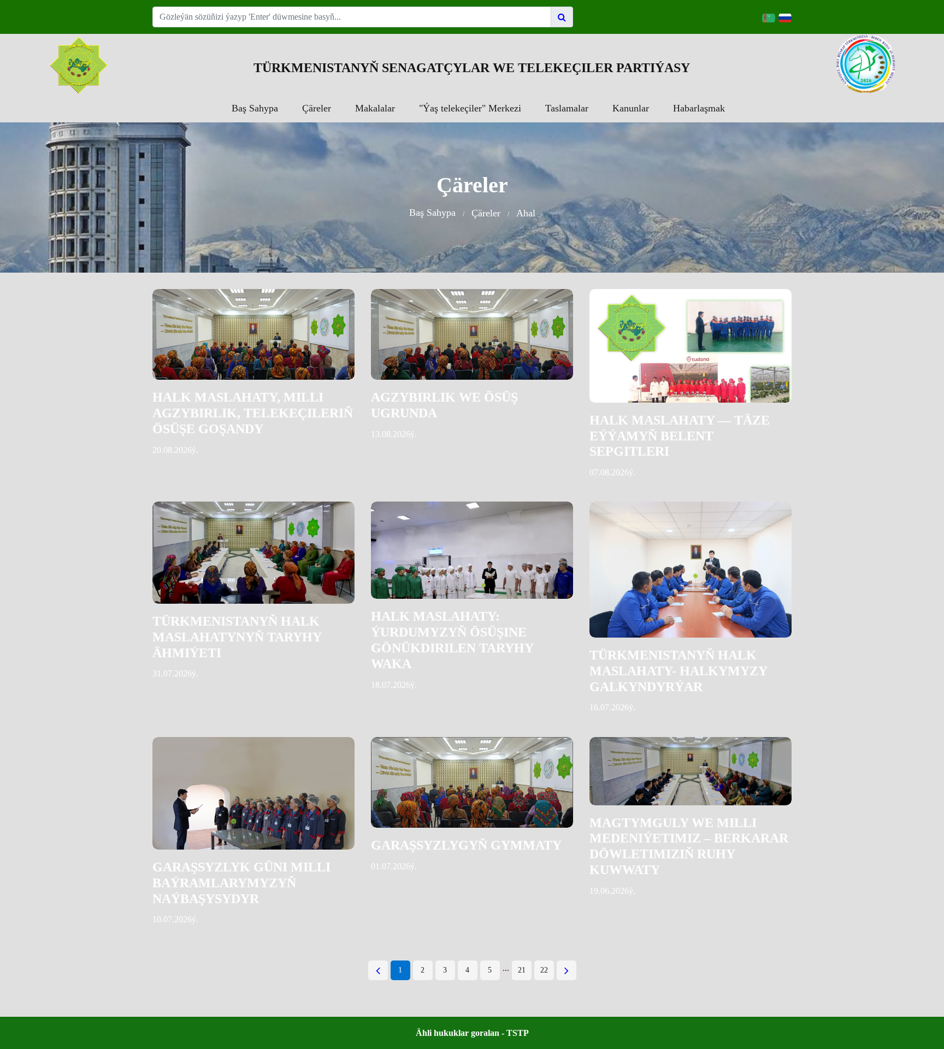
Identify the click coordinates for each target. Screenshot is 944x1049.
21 (522, 970)
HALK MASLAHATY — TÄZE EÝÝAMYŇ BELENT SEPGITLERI (679, 436)
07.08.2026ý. (612, 472)
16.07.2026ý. (612, 707)
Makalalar (375, 108)
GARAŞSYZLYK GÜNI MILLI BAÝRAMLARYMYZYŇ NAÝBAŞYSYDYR (241, 883)
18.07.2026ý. (394, 684)
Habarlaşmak (699, 108)
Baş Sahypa (255, 108)
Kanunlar (630, 108)
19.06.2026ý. (612, 890)
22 (544, 970)
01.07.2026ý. (394, 866)
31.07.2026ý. (175, 673)
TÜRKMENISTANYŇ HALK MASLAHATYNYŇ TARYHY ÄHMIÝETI (236, 637)
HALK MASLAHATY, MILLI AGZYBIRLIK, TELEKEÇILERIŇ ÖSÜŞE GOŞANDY (252, 413)
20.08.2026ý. (175, 450)
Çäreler (316, 108)
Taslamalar (566, 108)
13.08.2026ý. (394, 434)
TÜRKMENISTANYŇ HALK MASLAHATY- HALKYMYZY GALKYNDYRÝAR (678, 671)
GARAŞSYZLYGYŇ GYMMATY (466, 845)
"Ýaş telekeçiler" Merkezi (470, 108)
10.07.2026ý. (175, 919)
